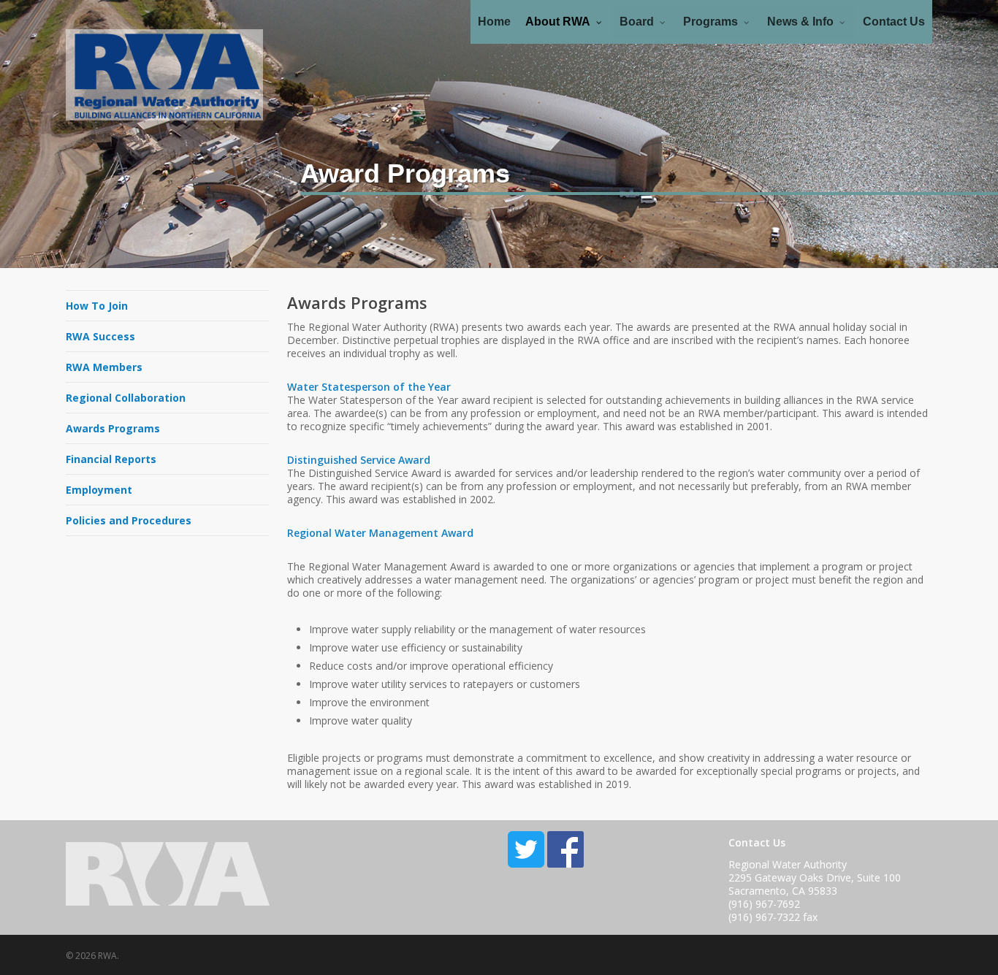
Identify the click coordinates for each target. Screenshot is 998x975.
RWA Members (104, 367)
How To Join (97, 306)
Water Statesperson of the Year (369, 387)
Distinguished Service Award (358, 460)
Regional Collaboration (126, 398)
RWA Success (100, 336)
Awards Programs (113, 428)
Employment (99, 490)
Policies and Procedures (128, 520)
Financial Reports (111, 459)
